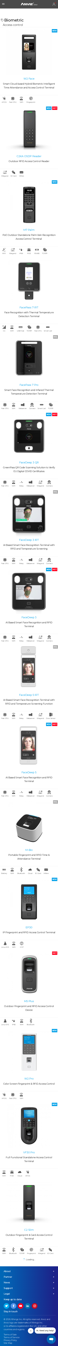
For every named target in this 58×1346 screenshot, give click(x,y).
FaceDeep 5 (29, 772)
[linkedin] (27, 1306)
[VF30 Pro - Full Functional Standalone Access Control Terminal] (29, 1126)
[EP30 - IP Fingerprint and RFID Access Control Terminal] (29, 901)
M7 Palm (29, 229)
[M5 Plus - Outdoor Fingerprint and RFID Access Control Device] (29, 974)
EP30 (29, 927)
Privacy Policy (10, 1340)
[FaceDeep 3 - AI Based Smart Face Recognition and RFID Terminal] (29, 591)
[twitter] (6, 1306)
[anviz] (29, 4)
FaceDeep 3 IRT (29, 540)
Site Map (8, 1343)
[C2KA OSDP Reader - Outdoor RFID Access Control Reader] (29, 130)
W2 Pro (29, 1078)
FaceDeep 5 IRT (29, 695)
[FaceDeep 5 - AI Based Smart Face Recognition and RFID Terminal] (29, 746)
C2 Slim (29, 1229)
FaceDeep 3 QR (29, 462)
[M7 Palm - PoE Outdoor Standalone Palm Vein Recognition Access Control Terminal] (29, 203)
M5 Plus (29, 1001)
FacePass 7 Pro (29, 384)
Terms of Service (12, 1337)
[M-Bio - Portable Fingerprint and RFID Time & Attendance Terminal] (29, 823)
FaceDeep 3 (29, 617)
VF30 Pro (29, 1152)
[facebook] (13, 1306)
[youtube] (20, 1306)
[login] (54, 4)
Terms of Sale (10, 1334)
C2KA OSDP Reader (29, 156)
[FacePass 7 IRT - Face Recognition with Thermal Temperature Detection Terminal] (29, 281)
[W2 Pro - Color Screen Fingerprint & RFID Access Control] (29, 1052)
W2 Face (29, 78)
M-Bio (29, 850)
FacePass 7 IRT (29, 307)
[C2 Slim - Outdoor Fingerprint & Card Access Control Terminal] (29, 1203)
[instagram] (34, 1306)
